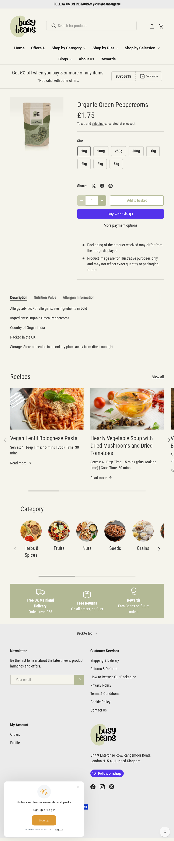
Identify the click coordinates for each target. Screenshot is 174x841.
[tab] (18, 297)
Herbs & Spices (31, 551)
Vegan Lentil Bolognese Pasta (43, 438)
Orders (15, 734)
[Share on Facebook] (102, 186)
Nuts (87, 548)
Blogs (63, 59)
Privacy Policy (100, 685)
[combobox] (91, 25)
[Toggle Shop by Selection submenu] (158, 48)
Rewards (108, 59)
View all (158, 377)
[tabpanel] (87, 329)
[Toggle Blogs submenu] (70, 59)
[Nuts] (87, 531)
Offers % (38, 48)
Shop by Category (67, 48)
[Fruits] (59, 531)
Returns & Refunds (104, 668)
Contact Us (98, 710)
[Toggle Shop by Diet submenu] (116, 48)
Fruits (59, 548)
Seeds (115, 548)
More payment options (121, 225)
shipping (98, 124)
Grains (143, 548)
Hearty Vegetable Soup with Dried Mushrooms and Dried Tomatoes (121, 446)
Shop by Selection (140, 48)
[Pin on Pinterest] (110, 186)
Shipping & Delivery (104, 660)
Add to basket (137, 200)
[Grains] (143, 531)
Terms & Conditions (104, 693)
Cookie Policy (100, 702)
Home (19, 48)
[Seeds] (115, 531)
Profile (15, 742)
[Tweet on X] (93, 186)
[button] (161, 26)
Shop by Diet (103, 48)
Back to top (85, 633)
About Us (86, 59)
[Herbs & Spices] (31, 531)
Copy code (152, 76)
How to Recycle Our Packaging (113, 677)
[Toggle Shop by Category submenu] (84, 48)
